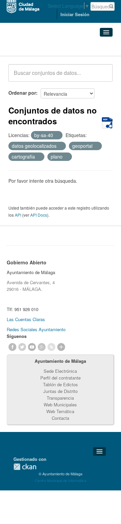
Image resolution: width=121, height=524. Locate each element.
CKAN (24, 466)
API (18, 215)
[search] (103, 77)
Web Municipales (60, 404)
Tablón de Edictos (60, 384)
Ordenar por (22, 92)
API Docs (38, 215)
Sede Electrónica (60, 371)
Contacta (60, 418)
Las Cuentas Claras (26, 319)
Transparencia (60, 398)
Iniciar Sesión (75, 14)
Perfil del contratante (60, 378)
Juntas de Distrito (60, 391)
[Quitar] (56, 135)
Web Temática (60, 411)
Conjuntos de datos (38, 47)
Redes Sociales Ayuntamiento (36, 329)
